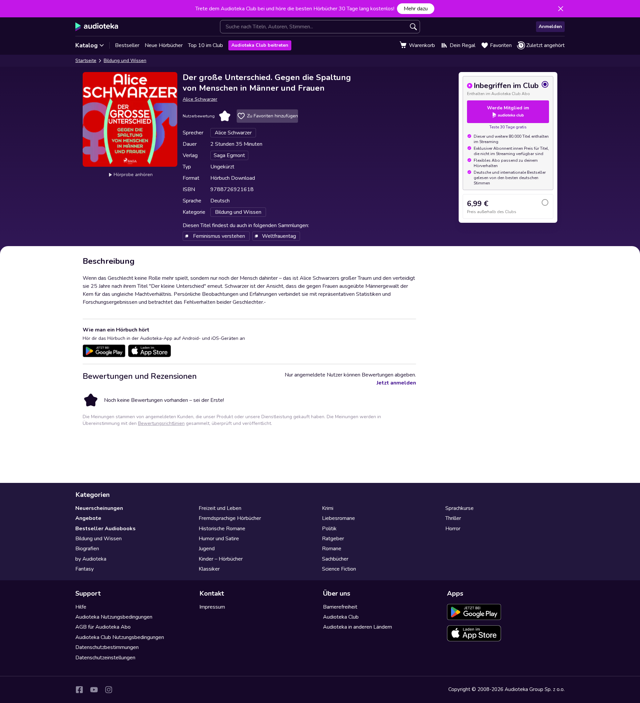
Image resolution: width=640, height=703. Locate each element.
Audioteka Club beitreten (259, 45)
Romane (331, 548)
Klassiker (209, 569)
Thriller (453, 518)
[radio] (508, 88)
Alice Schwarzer (200, 99)
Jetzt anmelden (396, 383)
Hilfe (80, 607)
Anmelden (550, 26)
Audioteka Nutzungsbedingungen (113, 617)
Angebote (88, 518)
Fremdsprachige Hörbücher (230, 518)
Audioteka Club (341, 617)
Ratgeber (333, 538)
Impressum (212, 607)
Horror (452, 528)
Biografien (87, 548)
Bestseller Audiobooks (105, 528)
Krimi (327, 508)
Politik (329, 528)
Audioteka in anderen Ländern (357, 627)
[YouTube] (94, 690)
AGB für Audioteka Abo (103, 627)
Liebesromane (338, 518)
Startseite (85, 60)
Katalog (86, 45)
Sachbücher (335, 559)
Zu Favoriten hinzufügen (272, 116)
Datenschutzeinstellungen (105, 658)
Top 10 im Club (205, 45)
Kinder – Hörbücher (221, 559)
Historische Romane (222, 528)
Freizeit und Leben (220, 508)
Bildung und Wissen (125, 60)
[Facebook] (79, 690)
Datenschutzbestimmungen (107, 647)
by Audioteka (90, 559)
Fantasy (84, 569)
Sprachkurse (459, 508)
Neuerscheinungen (99, 508)
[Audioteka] (96, 27)
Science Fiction (339, 569)
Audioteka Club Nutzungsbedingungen (119, 637)
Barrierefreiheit (340, 607)
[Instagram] (109, 690)
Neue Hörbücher (164, 45)
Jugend (207, 548)
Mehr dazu (416, 8)
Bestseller (127, 45)
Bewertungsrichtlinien (161, 423)
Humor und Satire (219, 538)
